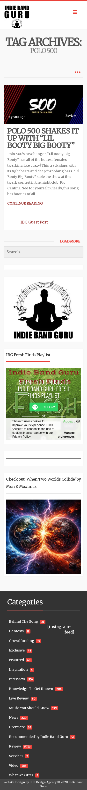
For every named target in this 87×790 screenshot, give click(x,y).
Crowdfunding (21, 641)
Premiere (17, 727)
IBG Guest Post (34, 222)
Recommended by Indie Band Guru (38, 737)
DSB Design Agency (43, 782)
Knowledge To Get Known (31, 689)
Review (70, 115)
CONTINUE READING (25, 203)
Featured (16, 660)
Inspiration (18, 669)
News (13, 717)
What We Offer (21, 775)
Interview (17, 679)
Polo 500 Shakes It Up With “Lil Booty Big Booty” (43, 138)
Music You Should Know (29, 708)
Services (16, 756)
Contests (16, 631)
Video (13, 765)
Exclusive (17, 650)
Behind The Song (23, 621)
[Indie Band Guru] (43, 15)
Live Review (19, 698)
